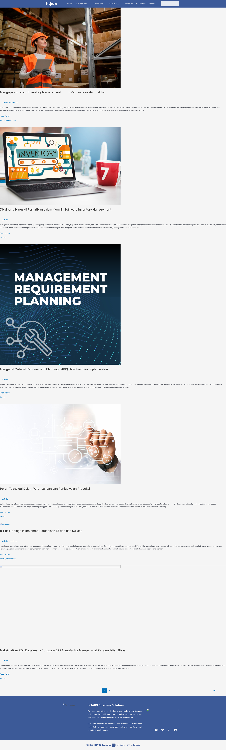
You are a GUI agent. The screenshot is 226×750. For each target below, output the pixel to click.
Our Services (98, 4)
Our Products (81, 4)
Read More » (5, 116)
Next (216, 690)
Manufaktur (13, 102)
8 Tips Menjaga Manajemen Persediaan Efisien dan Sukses (41, 531)
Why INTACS (114, 4)
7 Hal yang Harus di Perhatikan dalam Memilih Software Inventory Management (55, 209)
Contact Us (141, 4)
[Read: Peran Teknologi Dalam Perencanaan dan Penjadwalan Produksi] (60, 444)
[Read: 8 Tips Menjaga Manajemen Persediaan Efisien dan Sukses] (5, 525)
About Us (129, 4)
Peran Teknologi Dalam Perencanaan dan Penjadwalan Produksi (45, 489)
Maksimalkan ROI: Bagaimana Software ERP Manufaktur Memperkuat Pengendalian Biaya (62, 650)
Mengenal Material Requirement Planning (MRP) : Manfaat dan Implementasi (54, 369)
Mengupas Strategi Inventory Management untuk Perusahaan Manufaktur (52, 92)
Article (5, 102)
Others (152, 4)
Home (69, 4)
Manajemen (13, 541)
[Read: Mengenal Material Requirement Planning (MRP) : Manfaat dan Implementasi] (60, 304)
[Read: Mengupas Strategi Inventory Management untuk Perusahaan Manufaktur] (60, 47)
